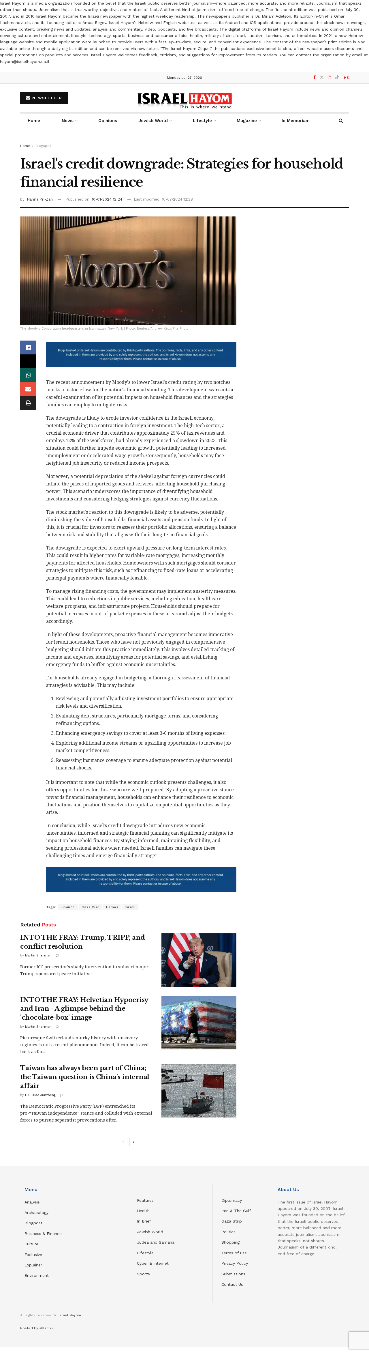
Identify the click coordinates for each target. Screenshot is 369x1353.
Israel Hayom (70, 1315)
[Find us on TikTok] (337, 77)
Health (143, 1210)
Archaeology (36, 1212)
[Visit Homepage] (185, 98)
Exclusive (33, 1254)
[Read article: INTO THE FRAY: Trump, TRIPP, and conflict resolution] (198, 960)
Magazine (247, 120)
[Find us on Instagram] (329, 77)
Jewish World (150, 1231)
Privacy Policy (234, 1263)
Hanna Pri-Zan (40, 199)
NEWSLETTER (46, 98)
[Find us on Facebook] (314, 77)
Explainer (33, 1265)
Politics (228, 1231)
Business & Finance (43, 1233)
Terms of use (234, 1253)
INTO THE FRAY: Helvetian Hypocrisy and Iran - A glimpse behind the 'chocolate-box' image (84, 1009)
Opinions (107, 120)
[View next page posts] (133, 1142)
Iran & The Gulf (236, 1210)
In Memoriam (296, 120)
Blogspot (43, 146)
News (68, 120)
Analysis (33, 1202)
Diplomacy (232, 1200)
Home (34, 120)
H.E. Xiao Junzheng (40, 1095)
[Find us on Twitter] (322, 77)
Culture (31, 1244)
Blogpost (33, 1223)
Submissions (233, 1274)
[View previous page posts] (123, 1142)
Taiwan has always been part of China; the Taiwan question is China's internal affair (84, 1077)
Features (145, 1200)
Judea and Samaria (155, 1242)
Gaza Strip (231, 1221)
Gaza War (90, 907)
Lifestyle (145, 1253)
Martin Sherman (38, 955)
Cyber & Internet (153, 1263)
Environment (37, 1275)
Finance (68, 907)
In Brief (144, 1221)
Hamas (112, 907)
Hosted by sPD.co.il (37, 1328)
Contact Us (232, 1284)
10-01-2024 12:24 (107, 199)
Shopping (230, 1242)
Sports (143, 1274)
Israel (130, 907)
